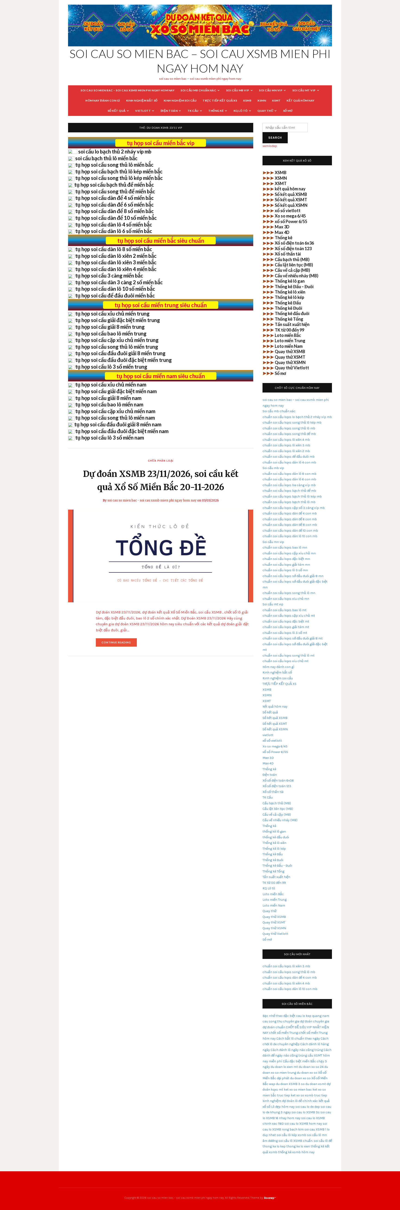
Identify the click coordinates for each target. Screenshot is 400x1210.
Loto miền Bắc (288, 335)
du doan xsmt (315, 1084)
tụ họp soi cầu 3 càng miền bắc (109, 275)
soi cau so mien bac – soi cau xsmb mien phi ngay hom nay (128, 90)
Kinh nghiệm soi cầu (180, 100)
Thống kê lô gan (290, 281)
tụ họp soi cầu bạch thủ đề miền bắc (114, 185)
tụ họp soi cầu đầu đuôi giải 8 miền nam (117, 424)
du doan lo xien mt (284, 1067)
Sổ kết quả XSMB (291, 194)
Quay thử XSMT (290, 357)
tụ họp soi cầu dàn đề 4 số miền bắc (114, 198)
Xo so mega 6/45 (290, 215)
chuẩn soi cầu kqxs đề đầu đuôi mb (288, 457)
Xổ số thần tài (288, 253)
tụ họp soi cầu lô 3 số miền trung (111, 367)
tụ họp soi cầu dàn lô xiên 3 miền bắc (115, 262)
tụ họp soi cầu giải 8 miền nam (108, 398)
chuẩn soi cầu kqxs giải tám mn (286, 565)
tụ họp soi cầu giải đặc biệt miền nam (116, 391)
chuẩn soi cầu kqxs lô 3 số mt (284, 633)
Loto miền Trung (290, 340)
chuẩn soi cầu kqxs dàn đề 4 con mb (289, 513)
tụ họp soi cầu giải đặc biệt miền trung (117, 320)
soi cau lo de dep (307, 1107)
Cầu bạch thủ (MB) (292, 259)
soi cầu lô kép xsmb (291, 1135)
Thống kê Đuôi (288, 308)
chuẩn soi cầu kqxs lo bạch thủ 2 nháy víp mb (297, 417)
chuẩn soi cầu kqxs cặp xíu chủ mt (288, 616)
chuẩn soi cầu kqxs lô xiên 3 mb (286, 445)
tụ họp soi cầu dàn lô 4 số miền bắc (113, 224)
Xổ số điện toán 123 (293, 248)
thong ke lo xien (298, 1146)
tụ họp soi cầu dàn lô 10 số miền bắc (115, 289)
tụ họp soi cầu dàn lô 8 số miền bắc (113, 249)
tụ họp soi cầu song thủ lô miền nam (115, 418)
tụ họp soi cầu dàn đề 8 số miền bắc (114, 211)
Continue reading (119, 644)
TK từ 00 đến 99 (289, 329)
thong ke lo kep (274, 1146)
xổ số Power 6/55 (291, 221)
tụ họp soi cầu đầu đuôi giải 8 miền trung (120, 353)
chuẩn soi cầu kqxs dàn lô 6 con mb (289, 479)
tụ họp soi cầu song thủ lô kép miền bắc (119, 178)
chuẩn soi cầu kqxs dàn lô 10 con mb (289, 536)
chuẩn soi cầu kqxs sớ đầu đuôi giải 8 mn (292, 576)
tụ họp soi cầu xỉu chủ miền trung (112, 313)
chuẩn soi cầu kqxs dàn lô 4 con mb (289, 462)
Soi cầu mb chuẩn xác (198, 90)
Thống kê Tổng (289, 319)
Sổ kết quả (116, 110)
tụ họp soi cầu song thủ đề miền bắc (115, 191)
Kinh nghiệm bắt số (142, 100)
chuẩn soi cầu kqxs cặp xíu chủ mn (289, 553)
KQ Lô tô (241, 110)
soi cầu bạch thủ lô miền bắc (106, 158)
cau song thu (272, 1021)
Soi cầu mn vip (270, 90)
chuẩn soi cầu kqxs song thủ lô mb (288, 428)
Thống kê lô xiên (290, 291)
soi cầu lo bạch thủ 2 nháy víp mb (114, 151)
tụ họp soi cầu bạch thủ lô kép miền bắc (118, 171)
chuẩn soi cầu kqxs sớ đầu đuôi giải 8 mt (292, 638)
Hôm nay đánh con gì (102, 100)
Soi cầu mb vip (237, 90)
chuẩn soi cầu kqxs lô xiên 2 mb (286, 451)
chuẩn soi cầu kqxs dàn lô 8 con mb (289, 474)
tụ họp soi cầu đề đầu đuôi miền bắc (115, 295)
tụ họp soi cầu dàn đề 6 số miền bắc (114, 204)
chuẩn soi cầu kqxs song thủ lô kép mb (292, 423)
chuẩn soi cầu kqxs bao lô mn (284, 547)
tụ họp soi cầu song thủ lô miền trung (116, 347)
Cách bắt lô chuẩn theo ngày (298, 1039)
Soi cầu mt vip (304, 90)
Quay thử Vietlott (292, 367)
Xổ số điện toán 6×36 (278, 780)
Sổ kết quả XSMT (291, 199)
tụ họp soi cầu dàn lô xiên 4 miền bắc (115, 269)
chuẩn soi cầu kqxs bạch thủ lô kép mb (292, 496)
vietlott (143, 110)
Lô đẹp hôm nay (283, 1107)
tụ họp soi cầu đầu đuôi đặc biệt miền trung (123, 360)
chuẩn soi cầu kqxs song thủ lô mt (288, 656)
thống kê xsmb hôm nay (296, 1152)
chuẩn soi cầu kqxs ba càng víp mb (289, 485)
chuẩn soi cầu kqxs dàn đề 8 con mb (289, 525)
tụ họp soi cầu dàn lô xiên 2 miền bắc (115, 256)
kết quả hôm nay (301, 100)
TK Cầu (193, 110)
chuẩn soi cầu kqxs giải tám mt (285, 627)
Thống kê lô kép (289, 297)
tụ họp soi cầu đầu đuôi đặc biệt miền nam (122, 431)
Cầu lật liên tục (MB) (294, 264)
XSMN (261, 100)
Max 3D (282, 226)
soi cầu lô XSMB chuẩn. (295, 1141)
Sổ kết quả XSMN (291, 205)
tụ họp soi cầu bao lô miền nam (109, 404)
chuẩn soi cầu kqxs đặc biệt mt (285, 621)
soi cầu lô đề (323, 1141)
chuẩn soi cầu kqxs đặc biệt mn (286, 559)
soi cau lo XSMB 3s (305, 1112)
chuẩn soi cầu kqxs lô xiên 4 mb (286, 440)
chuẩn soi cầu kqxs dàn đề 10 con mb (290, 531)
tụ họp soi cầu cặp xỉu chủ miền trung (117, 340)
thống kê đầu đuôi (275, 837)
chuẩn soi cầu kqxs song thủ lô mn (288, 593)
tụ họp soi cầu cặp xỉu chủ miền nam (115, 411)
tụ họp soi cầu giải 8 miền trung (110, 327)
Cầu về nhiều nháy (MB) (296, 275)
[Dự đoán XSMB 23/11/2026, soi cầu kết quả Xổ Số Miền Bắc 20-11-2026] (160, 555)
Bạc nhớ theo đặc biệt (278, 1016)
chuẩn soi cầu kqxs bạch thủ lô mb (289, 502)
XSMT (276, 100)
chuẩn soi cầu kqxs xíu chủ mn (285, 599)
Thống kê (216, 110)
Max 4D (282, 232)
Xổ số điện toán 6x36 (294, 243)
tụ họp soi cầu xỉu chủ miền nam (110, 384)
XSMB (247, 100)
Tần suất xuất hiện (292, 324)
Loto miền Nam (289, 346)
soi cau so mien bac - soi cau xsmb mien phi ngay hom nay (152, 500)
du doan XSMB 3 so (290, 1084)
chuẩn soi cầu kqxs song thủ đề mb (289, 434)
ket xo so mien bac (298, 1090)
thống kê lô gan (274, 831)
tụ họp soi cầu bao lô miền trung (111, 333)
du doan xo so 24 (311, 1067)
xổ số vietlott (287, 210)
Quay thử (265, 110)
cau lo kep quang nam (312, 1016)
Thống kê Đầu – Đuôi (294, 286)
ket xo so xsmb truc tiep (309, 1095)
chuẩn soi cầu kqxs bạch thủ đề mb (289, 491)
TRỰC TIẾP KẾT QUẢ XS (220, 100)
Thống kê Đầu (288, 302)
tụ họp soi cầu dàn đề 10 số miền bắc (116, 218)
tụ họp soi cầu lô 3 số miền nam (109, 437)
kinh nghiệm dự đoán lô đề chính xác (290, 1101)
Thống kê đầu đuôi (292, 313)
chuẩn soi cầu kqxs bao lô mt (284, 610)
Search (275, 138)
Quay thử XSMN (290, 362)
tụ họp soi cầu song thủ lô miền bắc (114, 165)
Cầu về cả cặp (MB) (292, 270)
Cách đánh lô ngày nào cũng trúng (297, 1050)
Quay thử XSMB (290, 351)
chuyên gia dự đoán (297, 1021)
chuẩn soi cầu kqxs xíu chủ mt (285, 661)
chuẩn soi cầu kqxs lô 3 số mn (285, 570)
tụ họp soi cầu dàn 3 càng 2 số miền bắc (119, 282)
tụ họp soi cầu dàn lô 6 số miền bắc (113, 231)
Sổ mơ (288, 110)
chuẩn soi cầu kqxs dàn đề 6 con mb (289, 519)
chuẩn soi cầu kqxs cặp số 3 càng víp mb (293, 508)
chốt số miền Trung (283, 1033)
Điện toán (169, 110)
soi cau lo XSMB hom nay (303, 1124)
